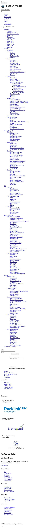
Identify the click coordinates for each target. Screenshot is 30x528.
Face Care (9, 170)
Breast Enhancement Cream (17, 148)
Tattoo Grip (10, 37)
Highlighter (13, 118)
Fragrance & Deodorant (10, 346)
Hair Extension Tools (15, 259)
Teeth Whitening (14, 320)
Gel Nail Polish (14, 63)
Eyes (8, 76)
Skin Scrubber (13, 225)
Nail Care (12, 70)
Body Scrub (13, 343)
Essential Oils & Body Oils (17, 165)
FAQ (5, 472)
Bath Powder (13, 342)
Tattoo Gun (10, 45)
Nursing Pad (13, 145)
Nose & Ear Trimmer (15, 307)
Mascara (12, 96)
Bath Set (12, 339)
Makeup (6, 48)
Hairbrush (12, 254)
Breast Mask (13, 146)
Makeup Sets (10, 115)
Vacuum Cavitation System (17, 232)
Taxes (5, 15)
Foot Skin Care (14, 167)
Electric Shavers (14, 304)
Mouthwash (13, 317)
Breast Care (10, 142)
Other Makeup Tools (15, 108)
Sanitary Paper (10, 276)
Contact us (6, 511)
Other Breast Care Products (17, 149)
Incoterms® (7, 476)
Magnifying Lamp (14, 234)
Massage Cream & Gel (16, 156)
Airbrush (9, 31)
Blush (11, 120)
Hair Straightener (14, 272)
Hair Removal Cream (15, 310)
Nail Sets (12, 75)
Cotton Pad (13, 282)
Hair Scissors (13, 256)
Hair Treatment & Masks (16, 194)
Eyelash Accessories (18, 92)
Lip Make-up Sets (14, 56)
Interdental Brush (14, 327)
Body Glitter (10, 50)
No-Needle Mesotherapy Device (18, 248)
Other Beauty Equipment (16, 218)
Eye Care (12, 174)
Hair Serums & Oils (15, 193)
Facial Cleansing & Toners (17, 181)
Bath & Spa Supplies (12, 329)
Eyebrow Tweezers (18, 91)
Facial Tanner (13, 235)
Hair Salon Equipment (12, 253)
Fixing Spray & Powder (16, 124)
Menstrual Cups (14, 295)
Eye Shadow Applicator (19, 86)
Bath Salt (12, 335)
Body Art (6, 29)
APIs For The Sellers (9, 491)
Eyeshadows (13, 78)
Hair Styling (10, 206)
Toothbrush (13, 316)
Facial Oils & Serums (15, 180)
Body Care (10, 151)
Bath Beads (13, 336)
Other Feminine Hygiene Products (19, 291)
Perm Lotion (13, 213)
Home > (6, 371)
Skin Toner (13, 164)
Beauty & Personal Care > (10, 374)
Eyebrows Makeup (15, 80)
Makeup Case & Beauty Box (17, 107)
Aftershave (13, 311)
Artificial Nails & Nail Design (17, 72)
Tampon (12, 289)
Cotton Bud (13, 279)
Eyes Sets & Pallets (15, 94)
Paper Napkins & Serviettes (17, 284)
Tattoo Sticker (10, 41)
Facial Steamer (14, 246)
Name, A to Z (7, 384)
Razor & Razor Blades (16, 298)
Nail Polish (13, 60)
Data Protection (8, 510)
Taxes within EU (8, 477)
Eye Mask (12, 172)
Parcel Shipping (8, 479)
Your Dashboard (8, 490)
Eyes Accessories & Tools (16, 82)
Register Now (4, 465)
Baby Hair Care (14, 133)
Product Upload (8, 488)
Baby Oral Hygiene (15, 137)
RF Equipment (14, 238)
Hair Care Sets (14, 189)
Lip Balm (12, 57)
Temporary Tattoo (11, 32)
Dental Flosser (14, 323)
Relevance (6, 382)
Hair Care (9, 187)
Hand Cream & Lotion (16, 153)
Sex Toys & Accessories (16, 155)
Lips (8, 51)
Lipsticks (12, 54)
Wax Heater (13, 224)
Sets (11, 178)
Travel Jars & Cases (15, 99)
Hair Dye (12, 210)
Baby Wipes (13, 134)
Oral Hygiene (10, 314)
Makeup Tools (10, 98)
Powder (12, 126)
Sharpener (12, 111)
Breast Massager (14, 231)
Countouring (13, 127)
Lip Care (12, 183)
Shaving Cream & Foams (16, 300)
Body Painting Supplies (13, 34)
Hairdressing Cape (15, 269)
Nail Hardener (13, 61)
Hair (5, 186)
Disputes (6, 21)
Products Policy (8, 508)
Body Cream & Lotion (16, 152)
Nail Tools (13, 66)
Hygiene (6, 275)
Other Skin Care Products (16, 162)
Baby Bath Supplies (15, 139)
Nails (8, 59)
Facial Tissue (13, 286)
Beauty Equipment (8, 215)
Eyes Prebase (13, 79)
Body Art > (7, 375)
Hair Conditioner (14, 190)
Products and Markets (9, 499)
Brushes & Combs (15, 208)
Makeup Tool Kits (14, 114)
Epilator (12, 305)
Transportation (7, 18)
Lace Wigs (13, 199)
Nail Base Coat (14, 67)
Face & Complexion (12, 117)
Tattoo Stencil (10, 42)
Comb (11, 257)
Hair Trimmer (13, 262)
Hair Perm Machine (15, 267)
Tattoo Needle (10, 44)
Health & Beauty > (8, 373)
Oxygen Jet (13, 228)
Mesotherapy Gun (14, 219)
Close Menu (4, 3)
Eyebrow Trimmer (18, 89)
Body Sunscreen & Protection (17, 161)
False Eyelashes (17, 83)
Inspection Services (9, 500)
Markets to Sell (7, 487)
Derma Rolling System (16, 227)
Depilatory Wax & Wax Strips (17, 308)
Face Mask (13, 184)
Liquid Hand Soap (15, 338)
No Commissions (8, 514)
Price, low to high (8, 387)
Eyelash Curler (17, 88)
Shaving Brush (14, 313)
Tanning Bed (13, 244)
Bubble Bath (13, 332)
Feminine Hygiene (11, 288)
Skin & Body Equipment (13, 216)
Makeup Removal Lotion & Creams (19, 102)
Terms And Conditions (9, 507)
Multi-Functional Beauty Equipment (19, 221)
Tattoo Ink (9, 47)
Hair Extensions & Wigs (13, 196)
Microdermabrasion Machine (17, 250)
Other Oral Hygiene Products (17, 326)
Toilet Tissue (13, 278)
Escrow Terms (7, 480)
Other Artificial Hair (15, 202)
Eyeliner (12, 95)
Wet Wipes (13, 285)
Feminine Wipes (14, 292)
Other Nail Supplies (15, 64)
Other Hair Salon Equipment (17, 273)
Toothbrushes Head (15, 322)
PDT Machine (13, 222)
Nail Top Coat (13, 73)
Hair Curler (13, 266)
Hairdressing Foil (14, 260)
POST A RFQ (15, 354)
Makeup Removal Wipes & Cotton (19, 101)
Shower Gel (13, 330)
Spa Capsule (13, 240)
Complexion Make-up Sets (17, 129)
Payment (6, 20)
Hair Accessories (14, 212)
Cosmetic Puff (13, 104)
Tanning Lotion (14, 158)
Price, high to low (8, 388)
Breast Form (13, 143)
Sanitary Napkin (14, 294)
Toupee (12, 200)
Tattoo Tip (9, 40)
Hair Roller (13, 265)
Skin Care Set (13, 168)
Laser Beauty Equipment (16, 237)
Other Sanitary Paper (15, 281)
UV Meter (12, 247)
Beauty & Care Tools (15, 171)
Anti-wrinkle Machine (15, 243)
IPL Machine (13, 241)
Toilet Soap (13, 333)
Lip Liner (12, 53)
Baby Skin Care (14, 140)
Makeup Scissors (14, 105)
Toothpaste (13, 319)
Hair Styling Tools (15, 209)
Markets (6, 14)
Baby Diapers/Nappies (16, 136)
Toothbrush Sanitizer (15, 324)
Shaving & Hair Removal (13, 297)
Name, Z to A (7, 385)
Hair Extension (14, 203)
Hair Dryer (13, 263)
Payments (6, 475)
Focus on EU (7, 17)
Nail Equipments (14, 251)
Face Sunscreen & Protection (17, 175)
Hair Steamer (13, 270)
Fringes (12, 205)
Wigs (11, 197)
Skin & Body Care (8, 130)
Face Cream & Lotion (15, 177)
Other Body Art (11, 38)
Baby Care (9, 132)
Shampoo (12, 191)
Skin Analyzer (13, 229)
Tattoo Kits (10, 35)
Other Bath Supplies (15, 345)
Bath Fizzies (13, 341)
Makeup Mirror (14, 113)
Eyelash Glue (16, 85)
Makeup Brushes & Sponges (17, 110)
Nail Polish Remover (15, 69)
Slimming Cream (14, 159)
